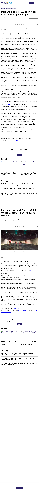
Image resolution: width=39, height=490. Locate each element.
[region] (19, 486)
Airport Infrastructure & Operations (8, 8)
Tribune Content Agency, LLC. (14, 140)
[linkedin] (17, 24)
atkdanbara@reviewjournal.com (19, 308)
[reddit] (21, 24)
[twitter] (19, 24)
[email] (23, 24)
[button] (2, 3)
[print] (37, 24)
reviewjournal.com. (22, 310)
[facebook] (15, 24)
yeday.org (8, 104)
